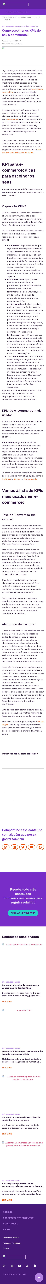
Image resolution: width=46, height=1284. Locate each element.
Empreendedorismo (11, 26)
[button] (5, 847)
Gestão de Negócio (29, 26)
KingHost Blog (7, 17)
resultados (12, 119)
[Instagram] (4, 1265)
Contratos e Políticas (11, 1238)
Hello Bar (6, 479)
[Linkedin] (12, 1265)
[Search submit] (3, 12)
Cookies (6, 1248)
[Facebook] (35, 1265)
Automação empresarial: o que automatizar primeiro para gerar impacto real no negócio (22, 1186)
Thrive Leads (30, 479)
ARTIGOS (8, 1212)
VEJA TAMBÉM (10, 1224)
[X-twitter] (27, 1265)
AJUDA (6, 1229)
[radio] (4, 758)
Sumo (17, 479)
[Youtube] (19, 1265)
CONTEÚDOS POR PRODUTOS (18, 1218)
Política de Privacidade (12, 1243)
